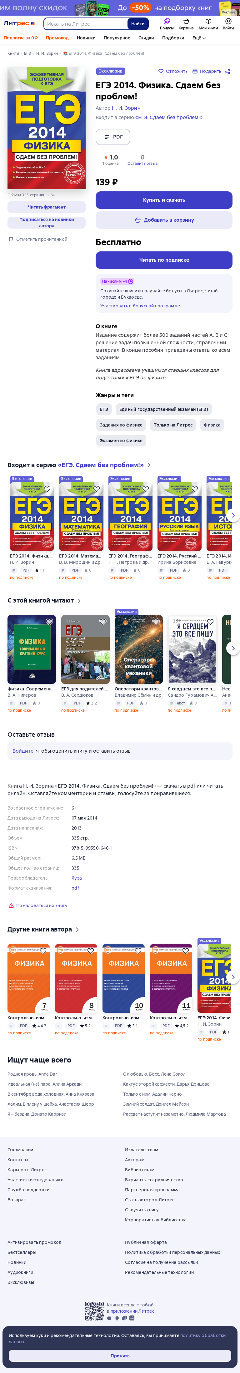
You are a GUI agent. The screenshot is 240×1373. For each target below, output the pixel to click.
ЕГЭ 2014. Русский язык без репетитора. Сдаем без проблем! (179, 556)
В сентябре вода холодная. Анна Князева (51, 1094)
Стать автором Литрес (149, 1200)
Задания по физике (121, 425)
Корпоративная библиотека (156, 1220)
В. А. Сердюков (77, 695)
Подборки (173, 38)
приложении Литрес (132, 1311)
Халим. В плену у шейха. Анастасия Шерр (51, 1104)
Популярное (117, 38)
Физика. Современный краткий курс (32, 689)
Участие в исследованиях (35, 1180)
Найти (138, 24)
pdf (75, 888)
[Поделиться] (228, 71)
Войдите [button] (22, 751)
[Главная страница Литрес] (19, 24)
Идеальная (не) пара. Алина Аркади (45, 1084)
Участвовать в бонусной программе (140, 306)
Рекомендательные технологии (159, 1272)
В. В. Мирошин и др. (80, 562)
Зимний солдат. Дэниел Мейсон (156, 1104)
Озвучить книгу (142, 1210)
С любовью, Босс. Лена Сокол (154, 1074)
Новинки (86, 38)
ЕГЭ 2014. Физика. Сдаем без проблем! (32, 556)
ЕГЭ (104, 409)
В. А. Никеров (22, 695)
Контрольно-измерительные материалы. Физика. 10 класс (123, 1018)
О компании (20, 1150)
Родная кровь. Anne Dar (32, 1074)
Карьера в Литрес (27, 1170)
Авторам (134, 1160)
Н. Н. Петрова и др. (128, 562)
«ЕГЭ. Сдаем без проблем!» (168, 117)
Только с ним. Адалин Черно (152, 1094)
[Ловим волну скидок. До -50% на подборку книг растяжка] (120, 8)
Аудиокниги (20, 1272)
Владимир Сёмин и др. (138, 695)
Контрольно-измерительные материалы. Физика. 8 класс (76, 1018)
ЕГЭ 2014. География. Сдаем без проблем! (130, 556)
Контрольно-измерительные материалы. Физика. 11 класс (171, 1018)
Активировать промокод (34, 1242)
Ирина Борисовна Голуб (179, 562)
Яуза (77, 878)
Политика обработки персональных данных (172, 1252)
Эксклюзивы (21, 1282)
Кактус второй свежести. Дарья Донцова (166, 1084)
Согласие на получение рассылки (161, 1262)
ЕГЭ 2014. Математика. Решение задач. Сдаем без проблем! (81, 556)
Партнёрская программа (152, 1190)
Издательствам (141, 1150)
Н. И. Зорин (22, 562)
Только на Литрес (173, 425)
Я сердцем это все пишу (192, 689)
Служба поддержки (28, 1190)
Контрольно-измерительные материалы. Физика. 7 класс (29, 1018)
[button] (110, 159)
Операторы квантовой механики (139, 689)
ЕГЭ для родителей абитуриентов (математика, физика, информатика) (85, 689)
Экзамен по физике (121, 440)
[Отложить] (47, 489)
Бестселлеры (22, 1252)
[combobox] (85, 23)
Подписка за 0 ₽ (21, 38)
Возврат (17, 1200)
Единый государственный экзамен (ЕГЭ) (163, 409)
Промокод (57, 38)
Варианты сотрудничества (154, 1180)
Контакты (18, 1160)
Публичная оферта (146, 1242)
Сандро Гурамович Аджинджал (192, 695)
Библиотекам (139, 1170)
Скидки (146, 38)
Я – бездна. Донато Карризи (37, 1114)
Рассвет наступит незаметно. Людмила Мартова (174, 1114)
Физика (212, 425)
